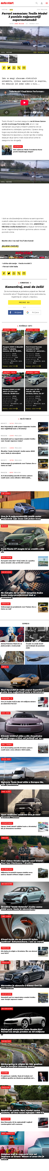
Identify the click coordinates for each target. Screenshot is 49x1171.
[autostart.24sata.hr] (7, 3)
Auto (11, 9)
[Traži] (36, 3)
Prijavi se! (24, 302)
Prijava (18, 312)
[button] (46, 3)
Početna (4, 9)
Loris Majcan (19, 23)
